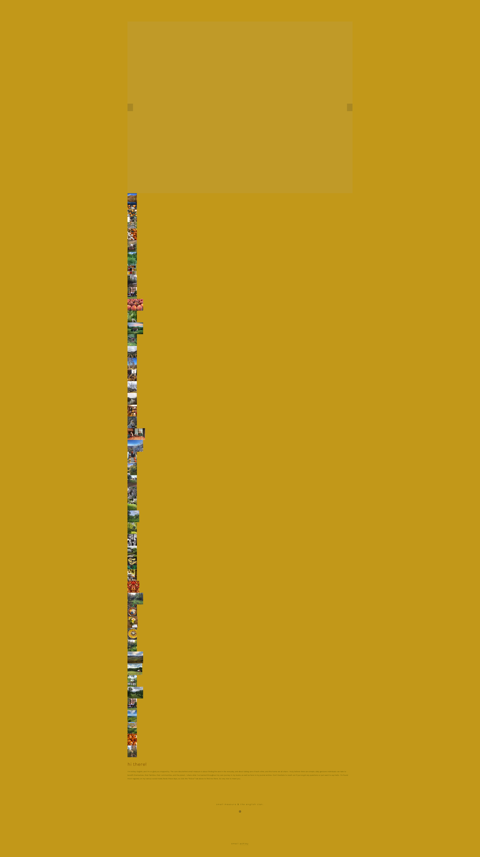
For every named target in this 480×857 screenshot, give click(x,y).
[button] (130, 107)
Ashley (244, 843)
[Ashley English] (240, 811)
